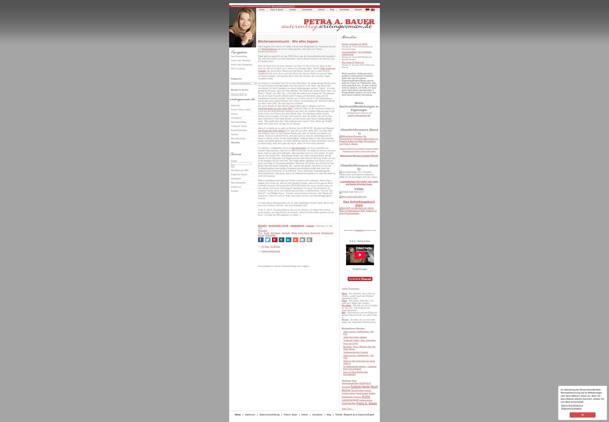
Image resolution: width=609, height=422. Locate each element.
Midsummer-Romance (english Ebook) (359, 156)
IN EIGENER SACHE (278, 226)
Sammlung (275, 233)
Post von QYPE (350, 343)
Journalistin (307, 10)
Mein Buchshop (238, 138)
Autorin (292, 10)
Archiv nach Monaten (240, 60)
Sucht (266, 233)
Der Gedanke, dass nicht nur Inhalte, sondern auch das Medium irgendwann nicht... (358, 296)
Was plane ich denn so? (353, 62)
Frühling (345, 393)
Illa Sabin (346, 305)
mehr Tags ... (348, 409)
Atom (242, 69)
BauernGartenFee (239, 130)
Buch (374, 386)
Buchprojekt (357, 390)
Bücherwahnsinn (269, 49)
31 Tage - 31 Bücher (271, 246)
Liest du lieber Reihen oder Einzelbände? (355, 373)
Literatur (310, 226)
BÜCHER (262, 226)
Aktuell (321, 10)
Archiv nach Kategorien (241, 64)
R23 (343, 312)
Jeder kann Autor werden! (355, 337)
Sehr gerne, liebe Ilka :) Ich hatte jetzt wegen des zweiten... (358, 302)
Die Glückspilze (299, 148)
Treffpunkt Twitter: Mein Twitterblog (359, 340)
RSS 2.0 (235, 69)
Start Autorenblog (239, 56)
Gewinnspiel (362, 393)
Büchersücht (327, 233)
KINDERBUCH (297, 226)
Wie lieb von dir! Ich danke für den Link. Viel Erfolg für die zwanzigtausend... (359, 307)
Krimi (366, 397)
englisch (367, 390)
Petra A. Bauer (277, 10)
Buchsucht (315, 233)
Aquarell (346, 387)
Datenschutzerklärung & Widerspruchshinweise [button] (572, 407)
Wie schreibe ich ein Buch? (283, 6)
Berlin (366, 386)
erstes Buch (303, 233)
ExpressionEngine (366, 414)
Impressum (236, 187)
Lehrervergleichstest (271, 251)
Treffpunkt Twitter (239, 126)
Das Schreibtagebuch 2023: (359, 203)
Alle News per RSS (240, 170)
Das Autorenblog (238, 122)
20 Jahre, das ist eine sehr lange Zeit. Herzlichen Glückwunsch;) (359, 321)
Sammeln (286, 233)
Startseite (235, 105)
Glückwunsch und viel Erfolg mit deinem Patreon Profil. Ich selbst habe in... (359, 315)
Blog (332, 10)
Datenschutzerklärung (269, 414)
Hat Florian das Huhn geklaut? (272, 131)
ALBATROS (365, 383)
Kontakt (358, 10)
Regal (294, 233)
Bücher (261, 235)
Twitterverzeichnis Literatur (355, 352)
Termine (234, 134)
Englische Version (239, 174)
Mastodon (359, 230)
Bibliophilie (270, 235)
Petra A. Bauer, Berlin (241, 109)
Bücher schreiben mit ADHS (354, 44)
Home (262, 10)
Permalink (262, 230)
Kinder (372, 393)
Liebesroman (365, 400)
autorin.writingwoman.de (359, 115)
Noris (344, 293)
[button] (261, 239)
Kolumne (357, 397)
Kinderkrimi (347, 397)
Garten (352, 393)
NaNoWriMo (349, 403)
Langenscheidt (350, 400)
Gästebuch (236, 178)
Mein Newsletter (238, 183)
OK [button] (582, 415)
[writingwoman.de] (318, 31)
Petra (344, 301)
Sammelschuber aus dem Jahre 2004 (275, 108)
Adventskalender (350, 383)
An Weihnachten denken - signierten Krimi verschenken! (360, 367)
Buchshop (344, 10)
